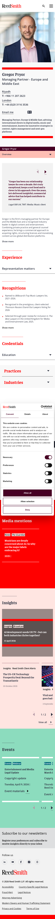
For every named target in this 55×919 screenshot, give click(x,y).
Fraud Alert (7, 892)
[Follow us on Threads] (37, 862)
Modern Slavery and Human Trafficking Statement (26, 903)
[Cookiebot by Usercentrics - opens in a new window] (41, 407)
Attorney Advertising (12, 897)
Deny (27, 510)
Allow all (27, 493)
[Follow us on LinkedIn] (4, 862)
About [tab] (45, 414)
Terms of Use (32, 908)
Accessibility (8, 887)
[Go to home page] (12, 6)
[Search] (43, 6)
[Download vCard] (30, 112)
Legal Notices (24, 892)
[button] (45, 172)
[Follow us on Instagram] (29, 862)
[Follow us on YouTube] (12, 862)
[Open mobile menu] (51, 6)
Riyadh (6, 91)
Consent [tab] (10, 414)
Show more (8, 327)
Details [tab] (27, 414)
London (6, 100)
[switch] (48, 465)
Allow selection (28, 501)
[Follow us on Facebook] (21, 862)
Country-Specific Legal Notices (33, 887)
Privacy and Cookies (11, 908)
